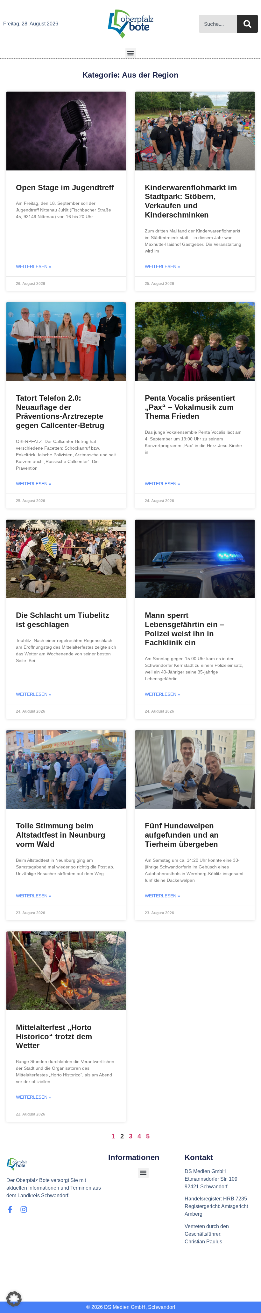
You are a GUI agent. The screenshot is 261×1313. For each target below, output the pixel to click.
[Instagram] (23, 1209)
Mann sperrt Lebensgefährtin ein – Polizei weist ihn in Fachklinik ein (184, 629)
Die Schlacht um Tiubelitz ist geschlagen (62, 620)
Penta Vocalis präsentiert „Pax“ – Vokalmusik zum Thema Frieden (190, 407)
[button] (130, 53)
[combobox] (218, 24)
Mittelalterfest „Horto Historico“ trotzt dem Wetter (54, 1036)
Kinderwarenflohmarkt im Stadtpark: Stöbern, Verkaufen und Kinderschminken (191, 201)
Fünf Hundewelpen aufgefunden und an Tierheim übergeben (182, 834)
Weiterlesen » (33, 266)
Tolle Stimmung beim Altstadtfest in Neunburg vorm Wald (60, 834)
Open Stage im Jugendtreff (65, 187)
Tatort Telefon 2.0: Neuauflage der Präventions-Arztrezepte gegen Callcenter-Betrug (60, 412)
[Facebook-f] (10, 1209)
